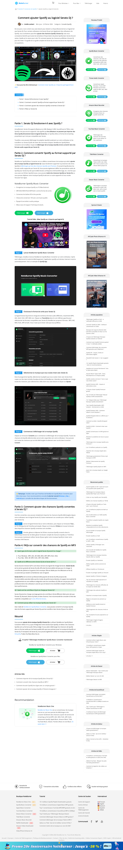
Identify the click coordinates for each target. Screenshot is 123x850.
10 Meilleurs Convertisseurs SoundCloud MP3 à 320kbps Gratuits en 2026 (97, 701)
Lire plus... (89, 625)
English (101, 804)
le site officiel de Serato (38, 599)
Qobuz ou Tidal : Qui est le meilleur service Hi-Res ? (56, 823)
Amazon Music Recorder (24, 820)
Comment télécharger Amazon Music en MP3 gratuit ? (57, 817)
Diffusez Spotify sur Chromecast (95, 569)
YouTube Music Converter (24, 811)
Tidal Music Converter (23, 817)
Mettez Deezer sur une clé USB (95, 676)
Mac (67, 496)
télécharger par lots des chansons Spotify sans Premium (39, 166)
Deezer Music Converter (24, 814)
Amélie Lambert (29, 24)
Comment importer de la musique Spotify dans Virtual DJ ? (34, 678)
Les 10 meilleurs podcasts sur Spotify (96, 447)
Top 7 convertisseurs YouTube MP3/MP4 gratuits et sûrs (57, 808)
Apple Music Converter (23, 808)
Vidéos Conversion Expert (94, 838)
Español (102, 808)
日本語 (101, 810)
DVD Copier (107, 838)
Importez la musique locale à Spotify (96, 595)
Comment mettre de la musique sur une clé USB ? (55, 826)
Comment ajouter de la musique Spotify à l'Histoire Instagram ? (36, 689)
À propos (10, 838)
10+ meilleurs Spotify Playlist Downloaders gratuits (56, 802)
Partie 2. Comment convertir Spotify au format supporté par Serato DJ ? (41, 102)
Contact (55, 838)
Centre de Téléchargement (23, 838)
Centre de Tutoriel (84, 813)
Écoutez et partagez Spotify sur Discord (97, 572)
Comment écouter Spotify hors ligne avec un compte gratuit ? (35, 685)
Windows (62, 496)
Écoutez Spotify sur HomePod (94, 560)
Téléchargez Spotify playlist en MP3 (96, 466)
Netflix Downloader (22, 823)
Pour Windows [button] (63, 3)
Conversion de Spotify (30, 9)
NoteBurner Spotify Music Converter (35, 607)
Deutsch (102, 806)
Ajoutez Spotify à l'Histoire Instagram (96, 576)
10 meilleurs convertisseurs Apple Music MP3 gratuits (56, 805)
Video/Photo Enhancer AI (24, 831)
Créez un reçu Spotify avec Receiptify (96, 497)
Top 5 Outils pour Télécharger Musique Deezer (54, 814)
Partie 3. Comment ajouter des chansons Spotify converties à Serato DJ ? (42, 106)
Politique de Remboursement (42, 838)
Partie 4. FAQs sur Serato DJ (28, 109)
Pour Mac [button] (76, 3)
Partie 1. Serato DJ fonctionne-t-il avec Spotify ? (34, 99)
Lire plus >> (89, 656)
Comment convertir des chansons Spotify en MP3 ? (32, 682)
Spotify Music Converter (24, 805)
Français (102, 802)
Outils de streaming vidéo (76, 838)
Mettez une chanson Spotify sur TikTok (97, 501)
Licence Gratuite (83, 816)
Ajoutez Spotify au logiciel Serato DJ (48, 9)
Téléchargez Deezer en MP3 (94, 679)
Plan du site (63, 838)
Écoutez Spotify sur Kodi (93, 536)
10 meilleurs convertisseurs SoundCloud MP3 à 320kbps (57, 811)
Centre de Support (84, 802)
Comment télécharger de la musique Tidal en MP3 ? (56, 820)
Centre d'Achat (83, 805)
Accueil (4, 838)
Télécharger (88, 3)
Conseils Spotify (66, 24)
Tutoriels (20, 9)
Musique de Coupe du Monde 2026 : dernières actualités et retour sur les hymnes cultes (96, 331)
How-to (105, 3)
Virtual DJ (17, 634)
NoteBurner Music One (45, 710)
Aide (97, 3)
